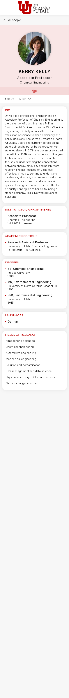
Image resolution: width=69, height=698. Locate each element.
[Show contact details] (34, 91)
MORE (23, 98)
